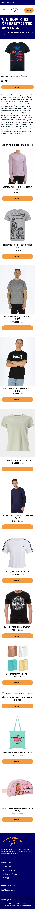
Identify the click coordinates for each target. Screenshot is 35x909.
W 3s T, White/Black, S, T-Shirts (17, 571)
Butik (29, 10)
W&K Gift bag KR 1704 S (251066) (17, 674)
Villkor (24, 903)
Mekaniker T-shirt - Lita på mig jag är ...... (17, 627)
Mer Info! (17, 87)
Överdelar (24, 76)
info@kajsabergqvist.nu (8, 2)
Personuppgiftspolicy (11, 906)
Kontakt (17, 903)
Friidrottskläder (15, 76)
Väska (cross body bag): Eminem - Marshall (17, 697)
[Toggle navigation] (3, 10)
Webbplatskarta (25, 906)
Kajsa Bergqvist (10, 870)
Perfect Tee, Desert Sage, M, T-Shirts (17, 460)
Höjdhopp (8, 867)
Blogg (7, 878)
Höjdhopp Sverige (11, 874)
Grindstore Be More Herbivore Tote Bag (17, 753)
